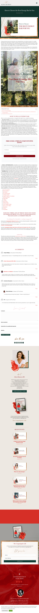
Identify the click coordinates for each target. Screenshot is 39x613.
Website (2, 330)
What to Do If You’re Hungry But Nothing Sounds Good (19, 501)
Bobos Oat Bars (6, 190)
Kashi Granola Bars (6, 197)
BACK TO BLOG (19, 515)
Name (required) (4, 322)
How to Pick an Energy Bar (6, 110)
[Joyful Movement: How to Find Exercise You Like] (19, 480)
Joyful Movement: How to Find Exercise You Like (19, 486)
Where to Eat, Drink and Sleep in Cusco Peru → (20, 521)
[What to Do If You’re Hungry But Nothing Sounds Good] (19, 495)
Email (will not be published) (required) (8, 326)
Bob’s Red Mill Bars (6, 189)
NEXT (27, 518)
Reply (36, 258)
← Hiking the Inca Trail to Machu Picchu (18, 512)
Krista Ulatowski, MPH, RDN (9, 261)
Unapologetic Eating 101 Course (12, 221)
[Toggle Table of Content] (36, 109)
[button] (20, 561)
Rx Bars (4, 208)
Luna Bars (5, 200)
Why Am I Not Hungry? (19, 471)
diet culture (16, 178)
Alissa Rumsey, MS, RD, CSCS (20, 236)
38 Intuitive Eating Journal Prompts (19, 457)
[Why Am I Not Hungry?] (19, 466)
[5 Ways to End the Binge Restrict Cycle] (19, 436)
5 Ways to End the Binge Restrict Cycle (19, 442)
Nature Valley (5, 201)
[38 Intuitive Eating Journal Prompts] (19, 451)
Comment (3, 310)
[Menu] (36, 3)
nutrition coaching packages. (6, 225)
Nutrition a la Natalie (8, 271)
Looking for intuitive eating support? (7, 113)
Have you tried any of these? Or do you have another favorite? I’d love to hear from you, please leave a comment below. (19, 112)
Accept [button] (10, 610)
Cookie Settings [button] (4, 610)
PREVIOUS (12, 510)
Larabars (4, 199)
